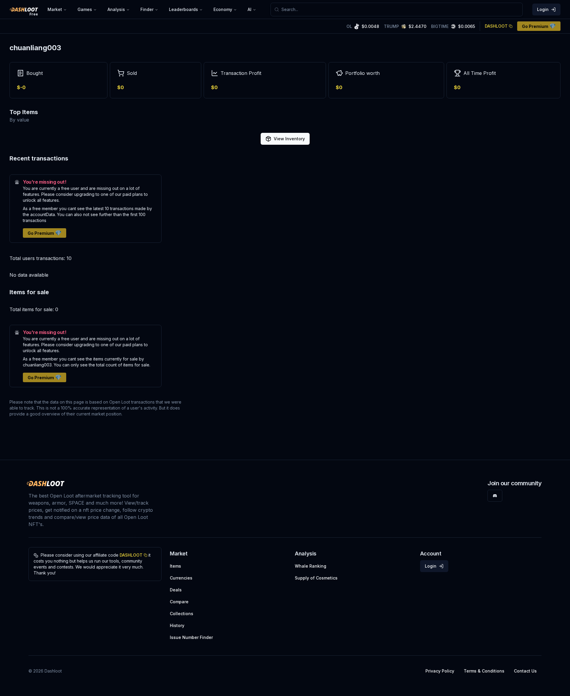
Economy (222, 9)
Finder (146, 9)
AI (249, 9)
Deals (176, 589)
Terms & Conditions (484, 670)
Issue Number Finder (191, 637)
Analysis (116, 9)
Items (175, 566)
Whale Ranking (310, 566)
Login (543, 9)
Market (55, 9)
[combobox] (400, 9)
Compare (179, 601)
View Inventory (289, 138)
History (177, 625)
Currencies (181, 577)
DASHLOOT (496, 26)
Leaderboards (183, 9)
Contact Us (525, 670)
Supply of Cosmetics (316, 577)
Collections (181, 613)
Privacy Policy (439, 670)
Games (84, 9)
